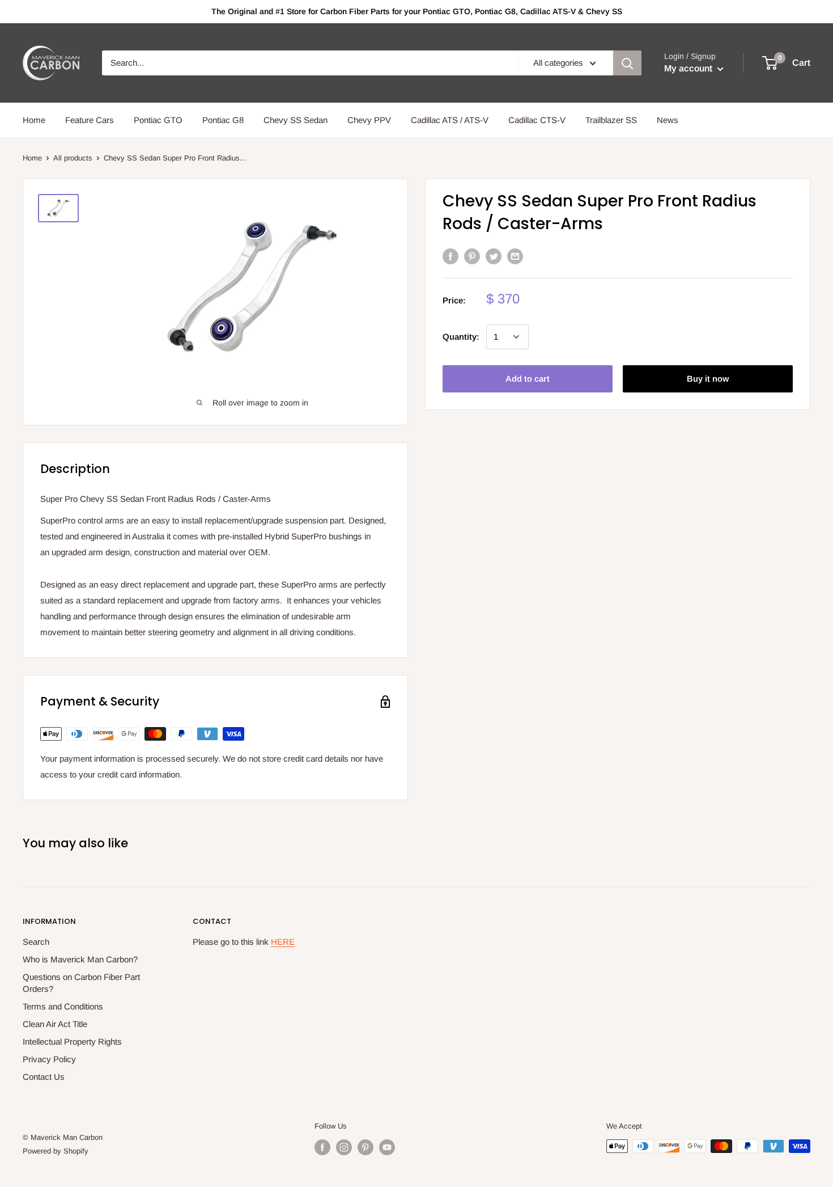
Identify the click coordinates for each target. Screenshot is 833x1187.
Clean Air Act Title (55, 1024)
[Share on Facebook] (450, 256)
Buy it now (708, 378)
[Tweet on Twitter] (494, 256)
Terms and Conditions (63, 1006)
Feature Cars (89, 120)
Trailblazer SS (611, 120)
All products (72, 158)
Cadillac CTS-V (537, 120)
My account (689, 68)
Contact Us (44, 1077)
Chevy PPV (369, 120)
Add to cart (527, 378)
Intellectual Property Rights (72, 1041)
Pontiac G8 (223, 120)
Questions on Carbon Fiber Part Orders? (81, 983)
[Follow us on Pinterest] (365, 1147)
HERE (283, 942)
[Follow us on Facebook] (322, 1147)
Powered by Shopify (55, 1151)
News (667, 120)
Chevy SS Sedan (296, 120)
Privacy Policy (49, 1059)
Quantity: (461, 336)
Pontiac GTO (158, 120)
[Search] (627, 62)
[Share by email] (515, 256)
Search (36, 942)
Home (34, 120)
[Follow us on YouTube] (387, 1147)
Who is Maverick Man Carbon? (80, 959)
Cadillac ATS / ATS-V (449, 120)
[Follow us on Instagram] (344, 1147)
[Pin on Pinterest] (472, 256)
